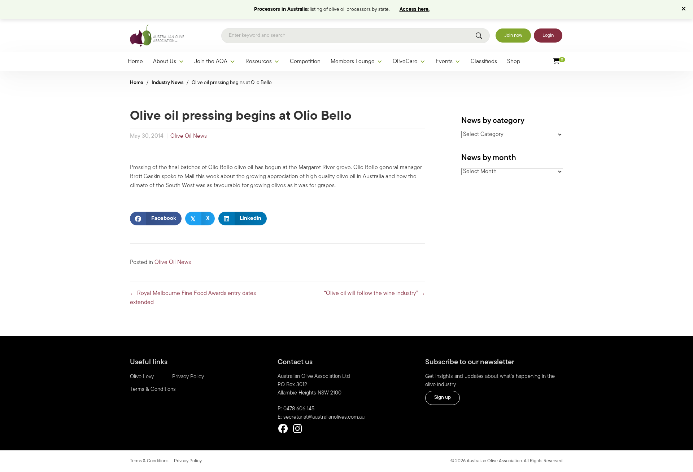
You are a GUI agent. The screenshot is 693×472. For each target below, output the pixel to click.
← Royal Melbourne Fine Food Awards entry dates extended (193, 298)
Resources (258, 62)
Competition (305, 62)
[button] (684, 9)
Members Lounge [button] (353, 62)
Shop (513, 62)
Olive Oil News (188, 136)
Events (444, 62)
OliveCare (405, 62)
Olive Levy (142, 377)
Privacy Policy (188, 377)
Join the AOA (210, 62)
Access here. (415, 9)
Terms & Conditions (153, 389)
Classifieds (484, 62)
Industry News (167, 82)
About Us (164, 62)
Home (135, 62)
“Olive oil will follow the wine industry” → (374, 293)
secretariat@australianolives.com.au (324, 417)
